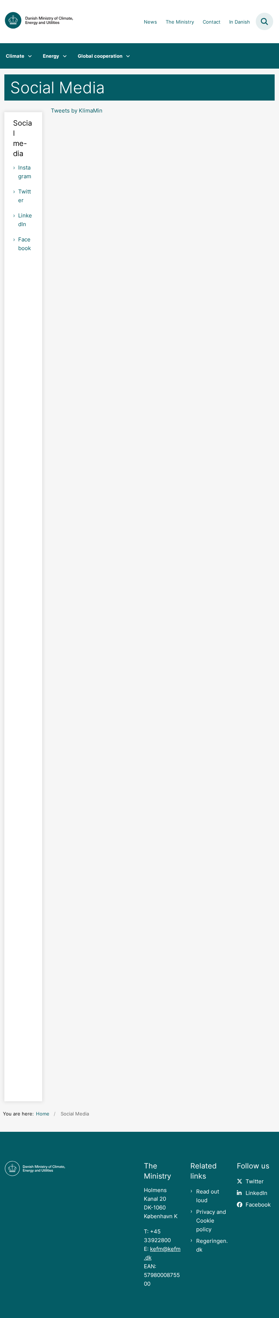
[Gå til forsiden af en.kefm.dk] (36, 22)
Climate (15, 56)
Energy (51, 56)
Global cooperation (100, 56)
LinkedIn (25, 220)
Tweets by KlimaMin (76, 110)
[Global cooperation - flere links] (126, 56)
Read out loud (207, 1196)
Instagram (24, 172)
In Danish (239, 22)
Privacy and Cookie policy (211, 1220)
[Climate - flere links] (28, 56)
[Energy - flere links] (63, 56)
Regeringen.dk (212, 1245)
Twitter (24, 196)
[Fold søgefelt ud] (264, 21)
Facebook (24, 244)
